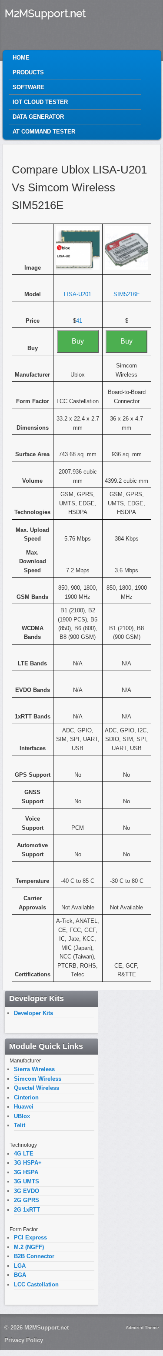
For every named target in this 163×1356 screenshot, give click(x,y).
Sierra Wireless (34, 1069)
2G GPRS (26, 1200)
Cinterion (26, 1097)
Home (21, 57)
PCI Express (30, 1237)
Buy (78, 341)
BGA (20, 1275)
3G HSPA (26, 1172)
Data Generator (38, 117)
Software (28, 87)
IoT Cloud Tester (40, 102)
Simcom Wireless (37, 1078)
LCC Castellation (36, 1284)
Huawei (23, 1106)
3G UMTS (26, 1181)
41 (79, 320)
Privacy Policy (23, 1340)
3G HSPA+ (28, 1162)
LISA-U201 (77, 294)
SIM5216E (126, 294)
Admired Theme (142, 1327)
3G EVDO (26, 1191)
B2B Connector (34, 1256)
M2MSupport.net (45, 13)
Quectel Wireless (36, 1088)
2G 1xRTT (27, 1209)
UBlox (22, 1116)
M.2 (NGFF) (29, 1247)
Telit (19, 1125)
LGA (20, 1265)
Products (28, 72)
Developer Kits (33, 1013)
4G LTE (23, 1153)
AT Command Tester (44, 131)
